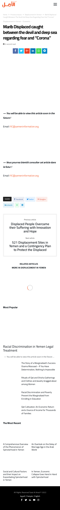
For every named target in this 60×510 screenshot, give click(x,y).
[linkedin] (33, 51)
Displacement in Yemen (33, 14)
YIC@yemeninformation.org (24, 126)
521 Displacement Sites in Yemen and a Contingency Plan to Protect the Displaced (30, 244)
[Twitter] (26, 500)
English (37, 496)
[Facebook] (22, 500)
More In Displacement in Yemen (29, 268)
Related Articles (29, 264)
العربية (22, 496)
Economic (26, 21)
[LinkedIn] (30, 500)
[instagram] (38, 500)
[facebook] (15, 51)
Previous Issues (16, 14)
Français (29, 496)
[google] (27, 51)
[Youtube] (34, 500)
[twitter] (21, 51)
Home (5, 14)
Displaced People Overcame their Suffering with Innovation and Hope (30, 226)
